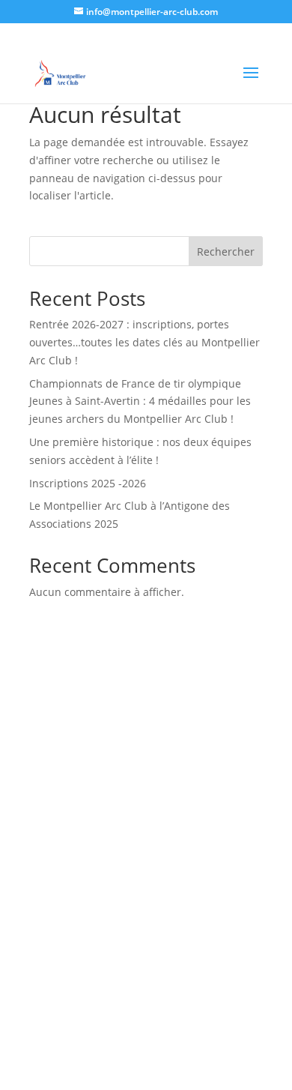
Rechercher (226, 251)
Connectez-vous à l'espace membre (146, 823)
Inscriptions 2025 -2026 (87, 483)
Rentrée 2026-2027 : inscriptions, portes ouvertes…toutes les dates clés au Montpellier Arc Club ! (144, 342)
